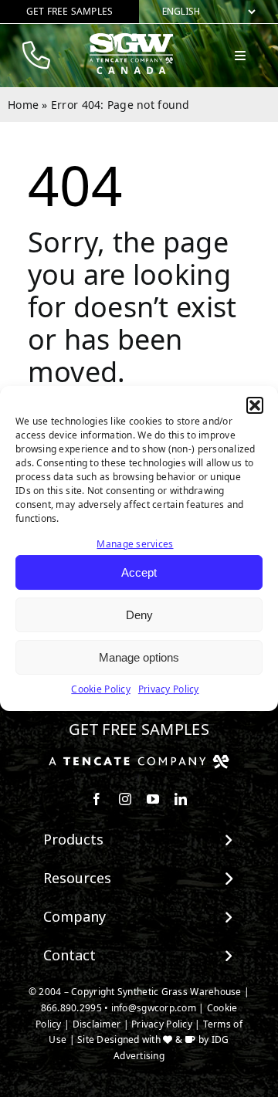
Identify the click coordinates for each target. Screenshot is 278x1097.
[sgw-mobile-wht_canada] (131, 39)
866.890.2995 (71, 1007)
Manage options (139, 657)
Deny (139, 614)
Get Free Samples (139, 729)
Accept (139, 572)
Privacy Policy (168, 689)
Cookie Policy (101, 689)
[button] (255, 405)
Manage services (135, 543)
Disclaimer (97, 1024)
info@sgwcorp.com (153, 1007)
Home (23, 104)
